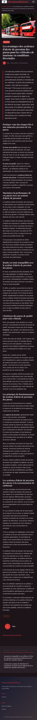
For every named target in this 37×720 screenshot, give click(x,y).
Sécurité (9, 6)
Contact (4, 709)
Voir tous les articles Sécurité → (13, 635)
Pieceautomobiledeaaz (18, 1)
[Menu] (33, 1)
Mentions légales (6, 706)
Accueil (4, 6)
